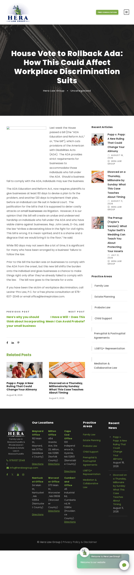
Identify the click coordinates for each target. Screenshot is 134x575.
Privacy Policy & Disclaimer (80, 542)
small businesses (31, 211)
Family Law (102, 285)
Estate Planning (105, 296)
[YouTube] (18, 474)
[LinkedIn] (13, 343)
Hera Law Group (54, 90)
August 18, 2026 (15, 395)
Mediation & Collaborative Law (105, 365)
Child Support (103, 318)
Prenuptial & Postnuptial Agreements (109, 335)
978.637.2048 (17, 460)
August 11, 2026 (56, 398)
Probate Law (102, 307)
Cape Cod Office (68, 434)
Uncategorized (81, 90)
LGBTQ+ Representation (110, 348)
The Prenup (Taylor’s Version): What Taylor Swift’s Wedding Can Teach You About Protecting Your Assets (117, 234)
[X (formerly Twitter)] (24, 343)
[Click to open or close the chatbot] (124, 565)
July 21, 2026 (113, 256)
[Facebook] (7, 343)
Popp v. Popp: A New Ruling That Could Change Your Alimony (22, 386)
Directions (37, 464)
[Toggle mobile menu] (126, 12)
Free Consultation (107, 12)
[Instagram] (23, 474)
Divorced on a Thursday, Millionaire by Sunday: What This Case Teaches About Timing (66, 388)
